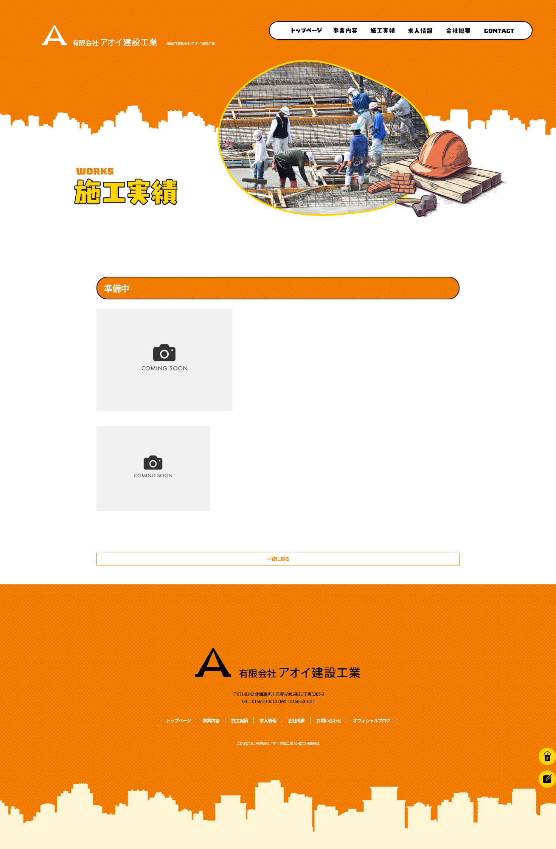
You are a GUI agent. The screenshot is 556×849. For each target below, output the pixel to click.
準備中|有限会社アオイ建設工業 (190, 43)
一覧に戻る (278, 558)
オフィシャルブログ (371, 720)
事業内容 (344, 30)
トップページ (297, 30)
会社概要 (458, 30)
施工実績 (382, 30)
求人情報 (420, 30)
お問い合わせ (505, 30)
